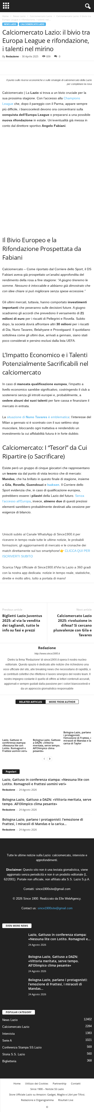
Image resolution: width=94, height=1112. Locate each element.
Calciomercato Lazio (41, 16)
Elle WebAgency (70, 891)
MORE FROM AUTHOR (62, 701)
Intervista (8, 1026)
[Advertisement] (47, 181)
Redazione (12, 56)
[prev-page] (44, 751)
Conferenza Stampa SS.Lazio (22, 1039)
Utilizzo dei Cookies (36, 1075)
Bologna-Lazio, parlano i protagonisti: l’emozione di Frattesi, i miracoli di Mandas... (57, 976)
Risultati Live (65, 1092)
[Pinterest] (27, 67)
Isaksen (53, 484)
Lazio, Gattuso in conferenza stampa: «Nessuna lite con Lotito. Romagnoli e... (59, 929)
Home (5, 16)
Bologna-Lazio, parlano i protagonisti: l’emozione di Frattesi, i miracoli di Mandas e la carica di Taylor (77, 738)
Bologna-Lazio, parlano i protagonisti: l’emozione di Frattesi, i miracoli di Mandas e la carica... (42, 814)
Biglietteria (9, 1053)
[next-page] (49, 751)
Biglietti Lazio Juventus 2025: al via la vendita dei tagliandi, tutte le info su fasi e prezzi (22, 622)
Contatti (76, 1075)
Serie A (7, 1032)
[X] (17, 67)
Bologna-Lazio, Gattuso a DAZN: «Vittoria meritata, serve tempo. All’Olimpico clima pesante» (46, 736)
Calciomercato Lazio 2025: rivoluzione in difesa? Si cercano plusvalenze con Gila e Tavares (72, 625)
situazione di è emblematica (38, 417)
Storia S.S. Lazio (13, 1046)
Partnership (59, 1075)
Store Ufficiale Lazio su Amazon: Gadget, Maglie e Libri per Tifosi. (47, 1086)
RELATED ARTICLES (30, 701)
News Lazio (19, 16)
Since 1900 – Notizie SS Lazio (47, 1081)
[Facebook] (6, 67)
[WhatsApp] (38, 67)
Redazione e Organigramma (37, 1092)
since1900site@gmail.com (53, 881)
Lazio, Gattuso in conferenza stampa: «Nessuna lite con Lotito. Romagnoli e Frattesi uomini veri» (14, 738)
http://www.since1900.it (47, 653)
